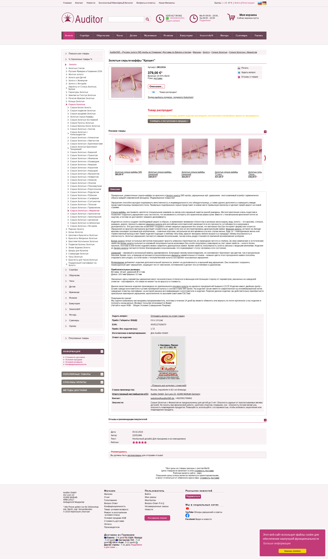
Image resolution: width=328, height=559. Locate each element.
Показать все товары (79, 53)
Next (265, 158)
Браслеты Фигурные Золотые (83, 238)
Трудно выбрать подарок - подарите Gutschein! (170, 97)
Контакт (79, 3)
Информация (71, 351)
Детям (133, 35)
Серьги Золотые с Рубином (83, 195)
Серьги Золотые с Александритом (79, 133)
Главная (67, 3)
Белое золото (118, 241)
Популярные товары (79, 338)
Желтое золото (76, 74)
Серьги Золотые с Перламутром (86, 186)
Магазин (197, 52)
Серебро (85, 35)
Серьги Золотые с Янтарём (83, 226)
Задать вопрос (173, 21)
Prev (110, 158)
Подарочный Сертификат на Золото (83, 264)
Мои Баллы (150, 500)
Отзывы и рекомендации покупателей (127, 419)
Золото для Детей (77, 77)
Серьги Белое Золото (80, 107)
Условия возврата (73, 362)
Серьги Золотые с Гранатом (84, 155)
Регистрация (248, 3)
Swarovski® (206, 35)
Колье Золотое (76, 232)
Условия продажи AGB (115, 518)
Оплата (108, 524)
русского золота (180, 286)
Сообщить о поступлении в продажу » (169, 121)
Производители (112, 527)
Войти (238, 3)
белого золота (173, 195)
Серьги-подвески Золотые (83, 110)
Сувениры (241, 35)
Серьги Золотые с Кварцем (83, 164)
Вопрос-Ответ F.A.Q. (155, 503)
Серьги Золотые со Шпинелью (85, 223)
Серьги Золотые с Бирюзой (83, 152)
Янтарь (224, 35)
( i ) (223, 3)
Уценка (259, 35)
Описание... (156, 86)
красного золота (154, 224)
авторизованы (134, 455)
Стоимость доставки (75, 357)
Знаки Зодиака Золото (79, 247)
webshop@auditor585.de (162, 398)
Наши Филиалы (167, 3)
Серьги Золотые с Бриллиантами (86, 144)
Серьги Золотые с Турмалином (85, 207)
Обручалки (103, 35)
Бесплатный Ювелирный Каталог (116, 3)
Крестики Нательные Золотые (83, 241)
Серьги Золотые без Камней (84, 120)
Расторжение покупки (157, 518)
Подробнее (205, 20)
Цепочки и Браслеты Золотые (83, 235)
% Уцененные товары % (80, 59)
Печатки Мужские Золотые (81, 98)
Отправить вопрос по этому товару (168, 316)
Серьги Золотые (77, 104)
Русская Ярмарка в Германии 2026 (85, 71)
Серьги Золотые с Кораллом (84, 167)
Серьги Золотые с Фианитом (84, 210)
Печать (244, 68)
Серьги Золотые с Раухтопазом (85, 189)
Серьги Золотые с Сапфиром (84, 198)
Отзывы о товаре (249, 77)
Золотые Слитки (77, 68)
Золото (69, 35)
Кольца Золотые (77, 101)
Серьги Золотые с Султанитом (85, 201)
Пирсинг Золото (76, 229)
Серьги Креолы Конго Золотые (85, 126)
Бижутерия (186, 35)
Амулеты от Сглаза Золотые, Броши (83, 88)
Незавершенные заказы (157, 506)
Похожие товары (117, 131)
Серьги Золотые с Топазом (83, 204)
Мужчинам (150, 35)
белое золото (127, 243)
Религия (168, 35)
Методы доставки (75, 390)
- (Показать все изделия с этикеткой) (168, 385)
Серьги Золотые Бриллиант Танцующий (83, 148)
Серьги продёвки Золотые (83, 114)
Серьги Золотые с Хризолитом (85, 214)
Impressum (76, 512)
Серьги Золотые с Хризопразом (85, 217)
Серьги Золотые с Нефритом (84, 177)
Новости (91, 3)
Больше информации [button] (277, 543)
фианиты (175, 255)
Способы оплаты (74, 382)
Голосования (110, 500)
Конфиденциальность (76, 364)
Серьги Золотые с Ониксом (83, 180)
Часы (120, 35)
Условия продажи (73, 360)
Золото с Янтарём (77, 83)
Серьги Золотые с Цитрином (84, 220)
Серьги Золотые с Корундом (84, 171)
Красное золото (233, 229)
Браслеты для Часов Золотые (83, 260)
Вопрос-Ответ (111, 503)
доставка (158, 78)
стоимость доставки (204, 471)
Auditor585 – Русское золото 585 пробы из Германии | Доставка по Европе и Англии (150, 52)
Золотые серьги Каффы (81, 117)
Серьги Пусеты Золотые (82, 123)
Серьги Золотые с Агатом (82, 129)
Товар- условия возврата (116, 509)
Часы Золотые (76, 257)
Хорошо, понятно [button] (292, 551)
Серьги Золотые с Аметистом (84, 140)
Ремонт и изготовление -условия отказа (115, 513)
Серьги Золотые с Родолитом (84, 192)
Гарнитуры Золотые (78, 92)
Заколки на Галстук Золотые (82, 95)
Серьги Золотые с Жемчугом (84, 158)
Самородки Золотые (78, 254)
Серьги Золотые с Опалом (83, 183)
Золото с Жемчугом (78, 80)
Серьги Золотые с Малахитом (84, 174)
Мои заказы (150, 497)
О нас (107, 497)
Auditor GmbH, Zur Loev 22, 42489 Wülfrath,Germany (175, 394)
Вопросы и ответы (145, 3)
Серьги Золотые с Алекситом (84, 137)
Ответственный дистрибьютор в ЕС (130, 394)
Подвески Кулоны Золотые (82, 244)
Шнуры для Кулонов (78, 250)
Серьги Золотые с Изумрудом (84, 161)
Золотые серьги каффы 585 (128, 172)
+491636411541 (176, 18)
